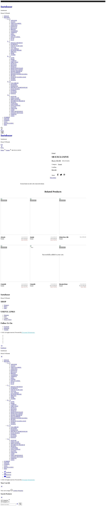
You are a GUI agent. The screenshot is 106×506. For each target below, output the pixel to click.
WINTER (6, 119)
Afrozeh (3, 237)
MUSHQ (13, 75)
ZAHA (12, 116)
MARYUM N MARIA (17, 69)
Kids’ (5, 308)
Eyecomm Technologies (28, 332)
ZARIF (12, 110)
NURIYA (13, 80)
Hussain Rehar (63, 284)
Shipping (6, 315)
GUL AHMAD (15, 48)
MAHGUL (14, 63)
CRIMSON (14, 32)
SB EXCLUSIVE (8, 123)
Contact (6, 318)
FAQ (5, 316)
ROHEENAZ (14, 86)
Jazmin (32, 237)
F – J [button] (8, 41)
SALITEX (13, 107)
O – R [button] (9, 81)
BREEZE (13, 29)
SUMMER (7, 117)
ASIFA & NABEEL (16, 23)
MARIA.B (13, 66)
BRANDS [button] (7, 17)
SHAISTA (13, 102)
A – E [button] (8, 19)
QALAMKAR (14, 83)
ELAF (12, 40)
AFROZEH (14, 20)
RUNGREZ (14, 84)
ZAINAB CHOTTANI (17, 113)
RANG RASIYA (15, 89)
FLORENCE (14, 44)
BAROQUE (14, 26)
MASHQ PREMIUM (16, 71)
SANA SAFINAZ (15, 105)
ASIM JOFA (14, 25)
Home (2, 150)
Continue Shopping (18, 490)
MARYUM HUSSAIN (17, 68)
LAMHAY (13, 60)
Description (53, 177)
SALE (5, 121)
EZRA (12, 34)
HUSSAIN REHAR (16, 50)
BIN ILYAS (14, 28)
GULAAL (13, 47)
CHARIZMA (14, 31)
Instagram (6, 328)
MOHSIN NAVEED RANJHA (19, 74)
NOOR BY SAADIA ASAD (18, 77)
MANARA (14, 65)
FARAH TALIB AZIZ (17, 46)
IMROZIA (13, 51)
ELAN (12, 38)
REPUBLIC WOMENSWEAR (19, 87)
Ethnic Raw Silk (63, 237)
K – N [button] (9, 56)
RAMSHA (13, 90)
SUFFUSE (13, 96)
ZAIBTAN (13, 114)
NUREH (13, 78)
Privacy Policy (8, 319)
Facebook (6, 326)
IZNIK (12, 53)
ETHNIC (13, 35)
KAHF (12, 57)
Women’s (6, 305)
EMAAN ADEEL (15, 37)
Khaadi (12, 59)
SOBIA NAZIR (15, 98)
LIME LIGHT (14, 62)
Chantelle (3, 284)
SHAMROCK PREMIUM (18, 101)
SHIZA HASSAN (15, 99)
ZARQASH (14, 108)
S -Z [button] (8, 95)
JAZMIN (13, 54)
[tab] (53, 177)
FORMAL (7, 120)
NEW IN (6, 16)
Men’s (5, 306)
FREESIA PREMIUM (17, 43)
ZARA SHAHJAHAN (17, 111)
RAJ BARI (14, 92)
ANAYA (13, 22)
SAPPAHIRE (14, 104)
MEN (5, 124)
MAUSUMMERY (15, 72)
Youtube (6, 329)
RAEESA (13, 93)
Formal (8, 150)
